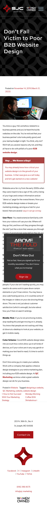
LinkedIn (36, 470)
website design (29, 390)
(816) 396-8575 (23, 486)
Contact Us (23, 434)
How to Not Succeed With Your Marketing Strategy (11, 396)
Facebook (11, 470)
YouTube (20, 473)
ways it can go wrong (32, 210)
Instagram (26, 470)
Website (14, 387)
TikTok (29, 473)
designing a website (34, 387)
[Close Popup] (40, 237)
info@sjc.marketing (23, 491)
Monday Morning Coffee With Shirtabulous (32, 396)
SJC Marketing (9, 390)
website (19, 390)
